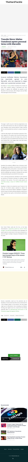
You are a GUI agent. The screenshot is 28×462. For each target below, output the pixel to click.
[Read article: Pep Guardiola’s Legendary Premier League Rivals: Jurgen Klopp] (3, 438)
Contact (22, 449)
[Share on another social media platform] (24, 72)
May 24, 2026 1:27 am (10, 434)
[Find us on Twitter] (12, 458)
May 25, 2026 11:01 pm (11, 428)
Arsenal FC (6, 315)
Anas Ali (4, 46)
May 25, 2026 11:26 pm (5, 420)
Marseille (12, 315)
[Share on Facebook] (11, 72)
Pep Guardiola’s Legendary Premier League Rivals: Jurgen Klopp (16, 437)
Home (2, 35)
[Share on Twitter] (4, 72)
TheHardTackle (14, 2)
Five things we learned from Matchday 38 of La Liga (14, 418)
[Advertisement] (14, 19)
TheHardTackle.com (15, 455)
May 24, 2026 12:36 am (11, 439)
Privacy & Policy (16, 449)
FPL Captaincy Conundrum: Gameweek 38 (14, 432)
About (5, 449)
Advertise (10, 449)
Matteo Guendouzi (20, 315)
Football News (15, 358)
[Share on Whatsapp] (17, 72)
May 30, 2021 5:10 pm (12, 46)
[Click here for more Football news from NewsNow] (6, 358)
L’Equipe (9, 85)
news (5, 35)
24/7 (18, 358)
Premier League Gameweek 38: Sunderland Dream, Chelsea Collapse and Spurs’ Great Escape (16, 425)
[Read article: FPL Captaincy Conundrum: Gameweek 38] (3, 432)
